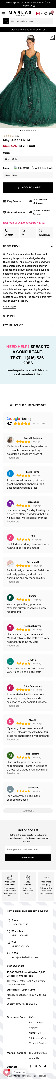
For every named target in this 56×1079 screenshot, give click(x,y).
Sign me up (28, 857)
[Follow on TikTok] (45, 1066)
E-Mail (15, 953)
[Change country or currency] (39, 13)
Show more (9, 306)
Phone (15, 920)
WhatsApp (17, 931)
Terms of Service (37, 1043)
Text (14, 942)
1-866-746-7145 (37, 1038)
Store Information (38, 1053)
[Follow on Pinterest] (40, 1066)
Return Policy (36, 1022)
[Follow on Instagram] (35, 1066)
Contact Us (35, 1032)
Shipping (33, 1027)
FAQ (31, 1017)
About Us (34, 1058)
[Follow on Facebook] (30, 1066)
